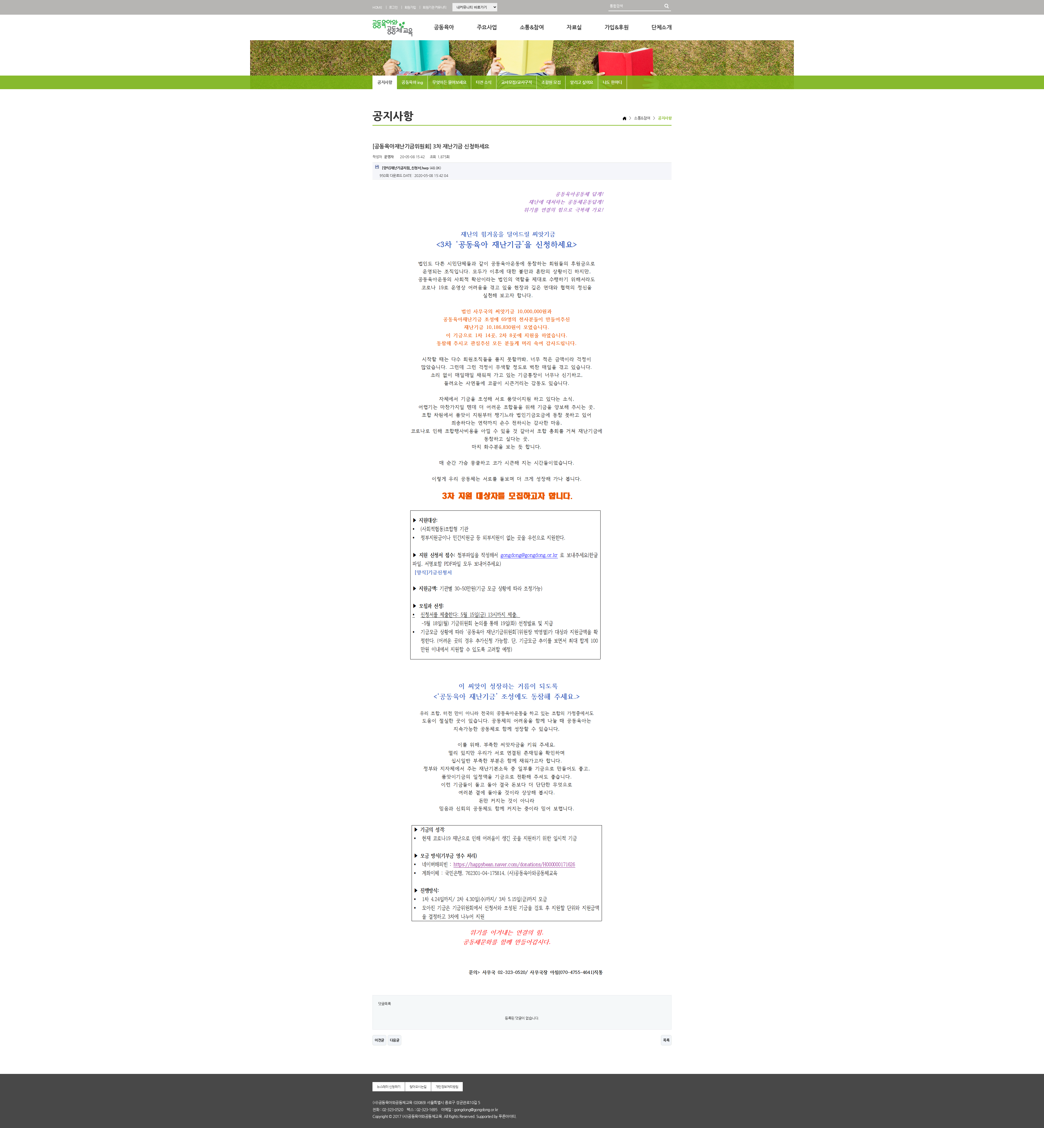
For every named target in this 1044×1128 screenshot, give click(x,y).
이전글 (379, 1040)
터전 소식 (484, 82)
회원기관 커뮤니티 (434, 7)
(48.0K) (411, 168)
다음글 (394, 1040)
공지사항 (384, 82)
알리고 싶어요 (581, 82)
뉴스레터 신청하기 (388, 1087)
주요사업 (487, 27)
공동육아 (444, 27)
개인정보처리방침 (447, 1087)
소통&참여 (532, 27)
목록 (666, 1040)
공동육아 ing (412, 82)
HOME (377, 7)
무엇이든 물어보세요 (449, 82)
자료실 (574, 27)
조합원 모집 (551, 82)
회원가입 (410, 7)
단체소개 (661, 27)
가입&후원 (617, 27)
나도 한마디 (612, 82)
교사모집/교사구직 (516, 82)
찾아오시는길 (418, 1087)
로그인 (393, 7)
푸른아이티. (508, 1116)
